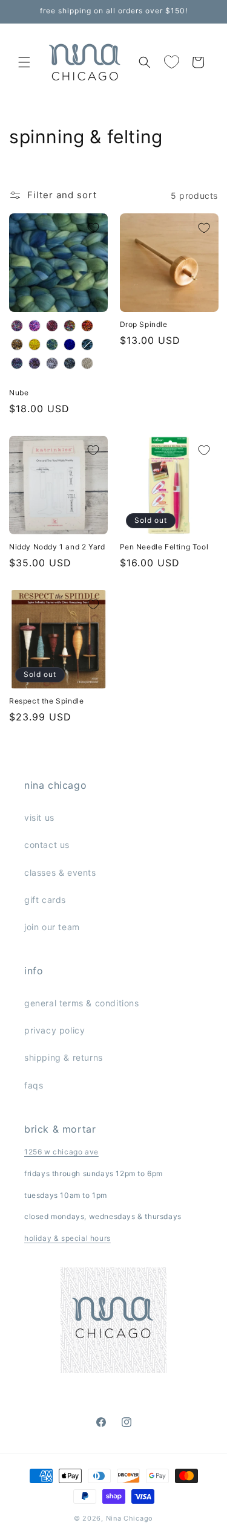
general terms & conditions (81, 1003)
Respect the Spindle (46, 700)
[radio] (17, 326)
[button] (24, 62)
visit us (39, 817)
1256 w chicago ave (61, 1151)
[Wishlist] (171, 62)
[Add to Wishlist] (93, 227)
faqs (33, 1085)
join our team (52, 927)
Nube (18, 392)
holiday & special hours (67, 1238)
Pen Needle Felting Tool (164, 546)
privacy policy (54, 1030)
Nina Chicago (129, 1518)
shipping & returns (63, 1057)
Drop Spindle (144, 324)
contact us (47, 845)
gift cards (45, 900)
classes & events (60, 872)
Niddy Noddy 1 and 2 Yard (57, 546)
